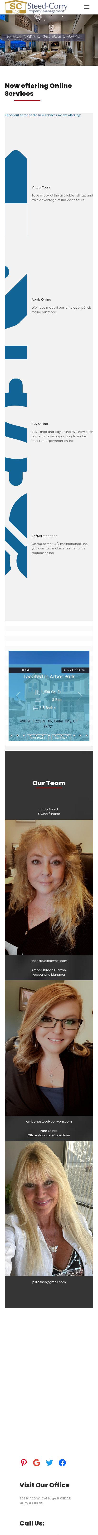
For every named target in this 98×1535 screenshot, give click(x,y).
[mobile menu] (87, 7)
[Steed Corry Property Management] (36, 7)
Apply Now (61, 737)
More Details (37, 737)
